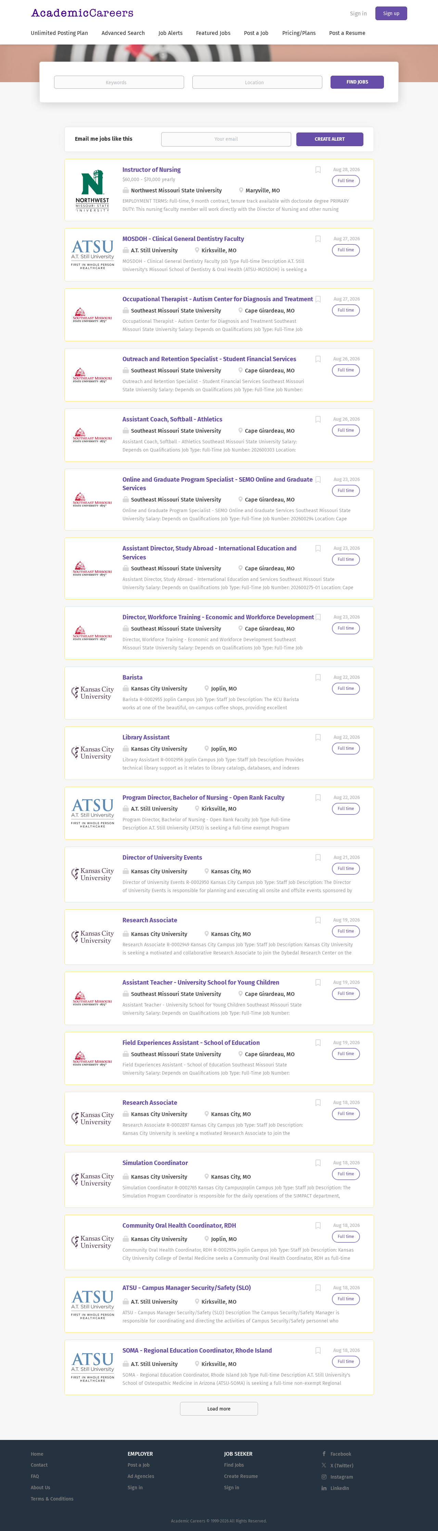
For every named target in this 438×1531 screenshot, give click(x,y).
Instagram (342, 1477)
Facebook (341, 1454)
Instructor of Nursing (152, 170)
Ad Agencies (141, 1476)
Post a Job (139, 1465)
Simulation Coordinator (155, 1163)
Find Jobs (357, 82)
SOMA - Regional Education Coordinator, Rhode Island (197, 1350)
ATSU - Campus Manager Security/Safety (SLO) (187, 1288)
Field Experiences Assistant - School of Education (191, 1043)
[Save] (318, 170)
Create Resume (241, 1476)
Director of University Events (162, 857)
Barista (133, 677)
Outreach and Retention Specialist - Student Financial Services (209, 359)
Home (37, 1454)
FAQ (35, 1476)
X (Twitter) (342, 1466)
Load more (219, 1409)
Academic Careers (188, 1521)
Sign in (358, 13)
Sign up (391, 13)
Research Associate (150, 920)
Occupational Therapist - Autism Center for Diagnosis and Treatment (218, 299)
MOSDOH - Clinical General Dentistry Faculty (183, 239)
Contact (39, 1465)
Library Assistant (146, 737)
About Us (40, 1488)
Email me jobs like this (103, 139)
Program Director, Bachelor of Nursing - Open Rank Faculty (203, 797)
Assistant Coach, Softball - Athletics (172, 419)
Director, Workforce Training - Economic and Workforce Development (218, 617)
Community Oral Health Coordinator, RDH (179, 1225)
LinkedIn (340, 1488)
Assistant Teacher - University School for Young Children (201, 982)
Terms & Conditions (52, 1499)
